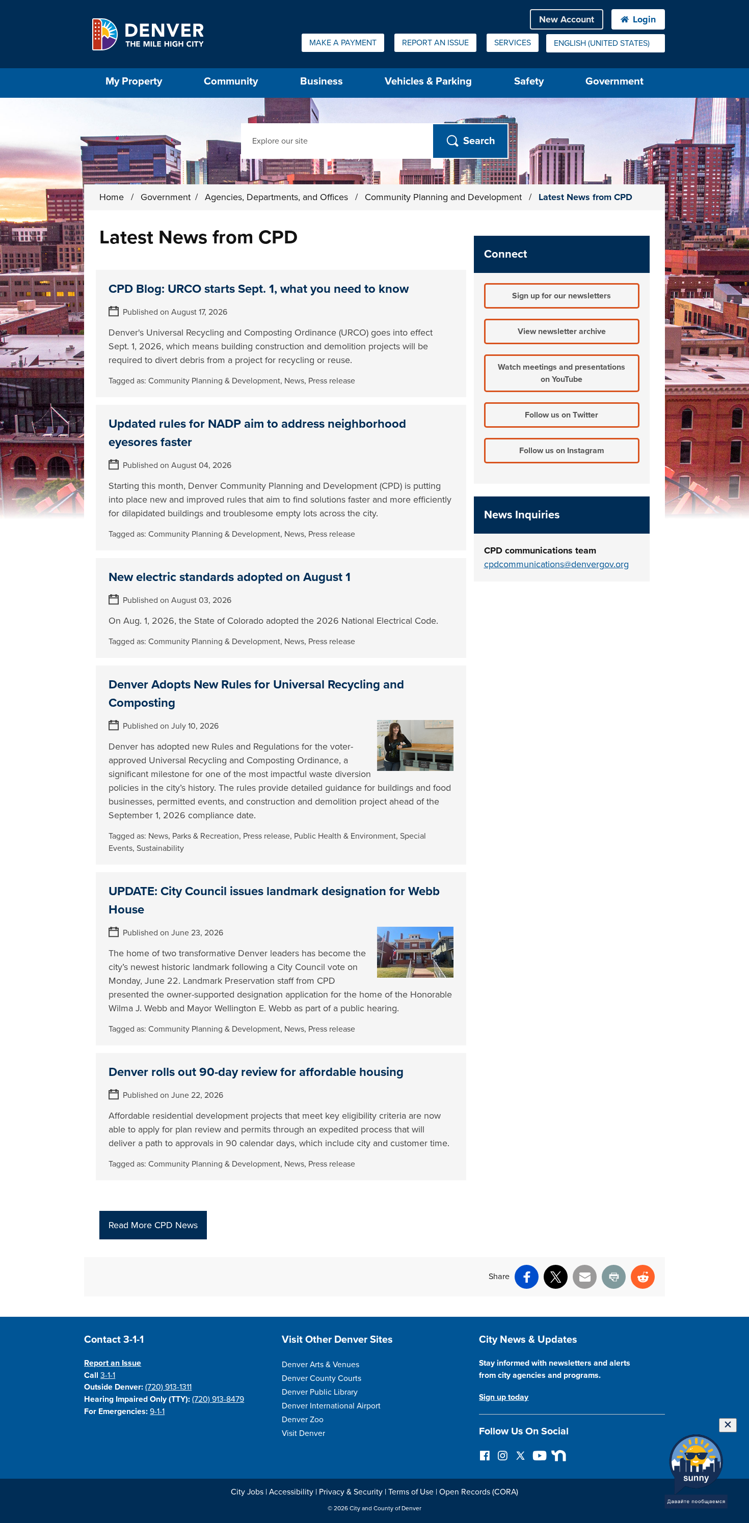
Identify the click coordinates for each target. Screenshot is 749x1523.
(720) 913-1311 (168, 1387)
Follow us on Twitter (561, 415)
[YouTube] (538, 1455)
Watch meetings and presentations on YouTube (561, 373)
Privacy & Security (351, 1492)
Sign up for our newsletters (561, 296)
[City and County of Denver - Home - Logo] (147, 34)
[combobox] (605, 43)
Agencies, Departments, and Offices (278, 197)
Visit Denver (303, 1433)
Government (614, 81)
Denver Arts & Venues (320, 1364)
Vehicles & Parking (428, 81)
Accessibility (291, 1492)
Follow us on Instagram (561, 451)
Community (231, 81)
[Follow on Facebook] (485, 1455)
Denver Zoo (303, 1419)
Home (111, 197)
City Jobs (247, 1492)
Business (321, 81)
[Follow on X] (520, 1455)
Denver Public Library (320, 1392)
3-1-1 (107, 1375)
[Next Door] (556, 1455)
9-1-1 (157, 1411)
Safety (529, 81)
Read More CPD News (153, 1225)
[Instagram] (503, 1455)
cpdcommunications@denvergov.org (556, 564)
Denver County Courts (321, 1378)
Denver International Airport (331, 1405)
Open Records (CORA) (478, 1492)
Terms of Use (411, 1492)
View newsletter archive (562, 331)
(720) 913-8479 (218, 1399)
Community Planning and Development (444, 197)
